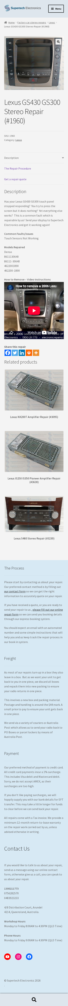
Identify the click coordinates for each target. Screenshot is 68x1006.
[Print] (29, 353)
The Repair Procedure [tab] (17, 168)
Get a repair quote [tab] (15, 179)
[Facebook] (8, 353)
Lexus (52, 22)
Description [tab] (11, 158)
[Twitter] (15, 353)
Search (34, 1000)
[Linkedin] (22, 353)
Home (11, 22)
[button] (58, 42)
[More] (36, 353)
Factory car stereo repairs (31, 22)
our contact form (15, 591)
